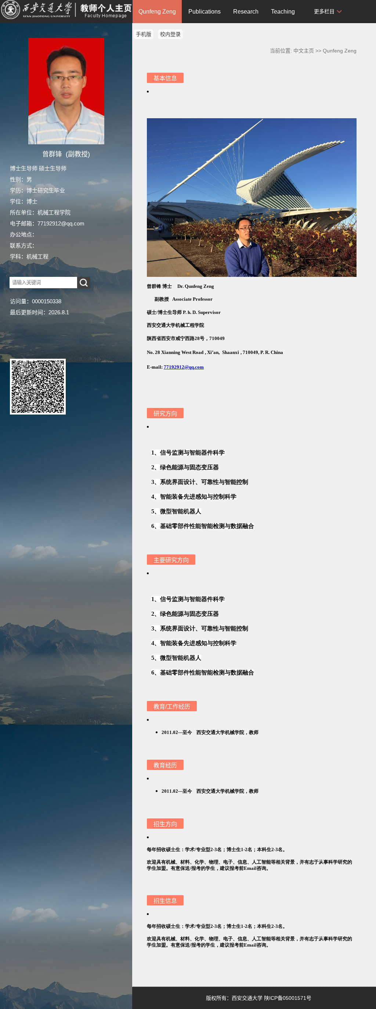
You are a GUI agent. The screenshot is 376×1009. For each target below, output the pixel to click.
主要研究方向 (171, 560)
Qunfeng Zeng (157, 11)
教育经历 (165, 765)
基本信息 (165, 78)
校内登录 (170, 34)
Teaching (283, 11)
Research (245, 11)
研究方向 (165, 414)
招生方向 (165, 824)
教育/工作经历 (171, 707)
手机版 (143, 34)
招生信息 (165, 901)
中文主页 (303, 51)
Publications (204, 11)
